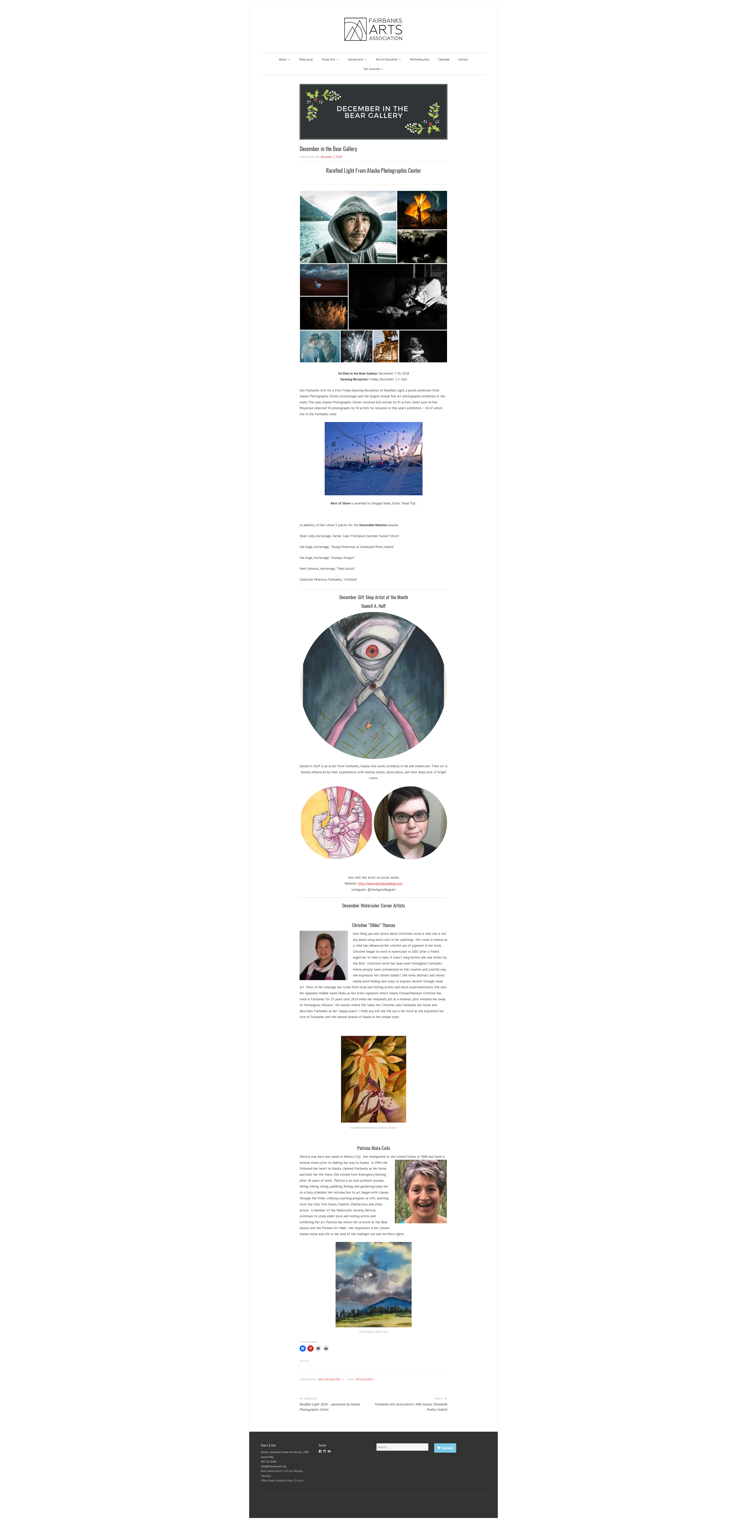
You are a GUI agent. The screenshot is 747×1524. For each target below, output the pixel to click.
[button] (373, 278)
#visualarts (365, 1379)
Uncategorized (329, 1379)
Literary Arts (355, 59)
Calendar (444, 59)
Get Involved (372, 69)
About (283, 59)
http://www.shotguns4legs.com (380, 883)
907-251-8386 (268, 1461)
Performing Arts (420, 59)
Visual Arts (328, 59)
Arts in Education (386, 59)
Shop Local (306, 59)
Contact (463, 59)
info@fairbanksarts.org (273, 1466)
